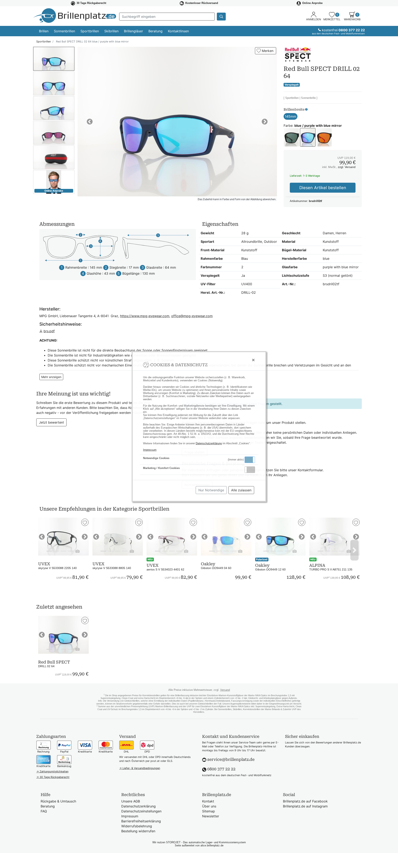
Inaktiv (251, 469)
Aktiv (249, 459)
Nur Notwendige (211, 490)
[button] (250, 460)
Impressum (150, 449)
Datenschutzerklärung (209, 443)
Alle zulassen (241, 490)
